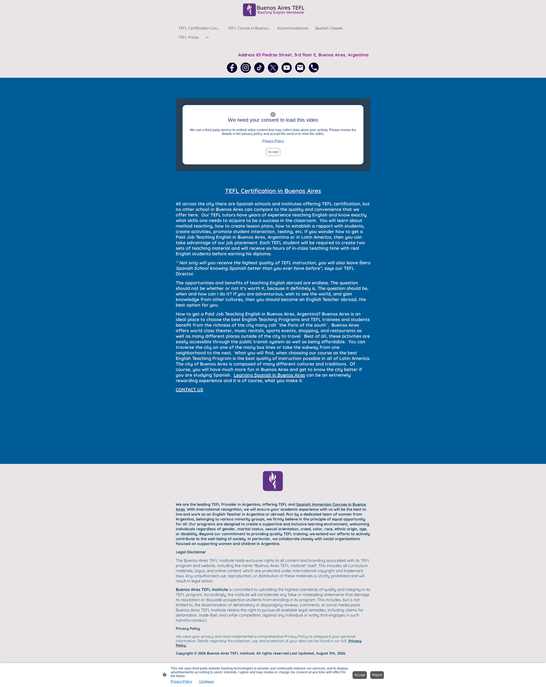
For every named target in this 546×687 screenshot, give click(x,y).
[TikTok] (259, 68)
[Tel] (314, 68)
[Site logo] (273, 10)
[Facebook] (232, 68)
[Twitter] (273, 68)
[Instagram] (246, 68)
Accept (273, 152)
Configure (206, 681)
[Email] (300, 68)
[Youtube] (287, 68)
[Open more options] (207, 37)
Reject (377, 675)
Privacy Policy (273, 141)
